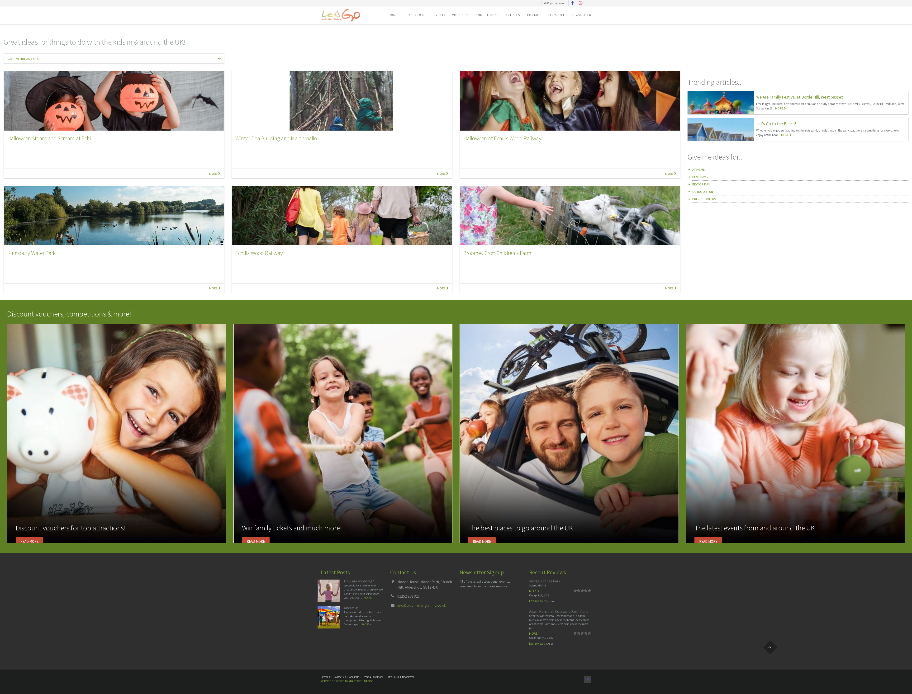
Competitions (487, 15)
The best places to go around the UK (520, 527)
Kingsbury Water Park (31, 253)
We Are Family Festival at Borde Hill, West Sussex (799, 97)
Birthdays (700, 177)
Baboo (368, 681)
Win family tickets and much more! (292, 527)
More (213, 173)
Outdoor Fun (702, 191)
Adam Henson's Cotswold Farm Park (558, 611)
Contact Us (340, 677)
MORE (779, 108)
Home (393, 15)
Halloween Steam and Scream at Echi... (51, 138)
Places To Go (416, 15)
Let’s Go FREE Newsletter (569, 15)
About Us (351, 607)
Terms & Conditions (373, 677)
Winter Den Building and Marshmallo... (278, 138)
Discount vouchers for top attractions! (71, 527)
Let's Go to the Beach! (776, 123)
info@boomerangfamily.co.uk (421, 605)
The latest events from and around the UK (754, 527)
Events (439, 15)
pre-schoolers (704, 199)
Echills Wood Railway (259, 253)
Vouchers (460, 15)
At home (698, 169)
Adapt (352, 681)
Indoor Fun (701, 184)
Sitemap (325, 677)
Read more (29, 541)
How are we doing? (359, 581)
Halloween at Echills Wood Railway (502, 138)
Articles (513, 15)
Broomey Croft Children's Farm (497, 253)
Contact (534, 15)
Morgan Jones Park (544, 581)
